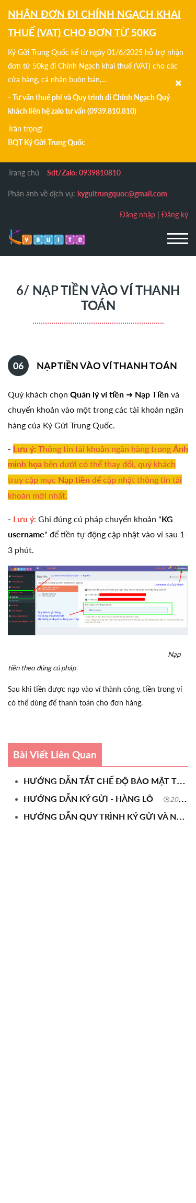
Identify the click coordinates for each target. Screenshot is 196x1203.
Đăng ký (175, 214)
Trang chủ (23, 172)
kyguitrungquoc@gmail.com (122, 193)
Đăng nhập (137, 214)
